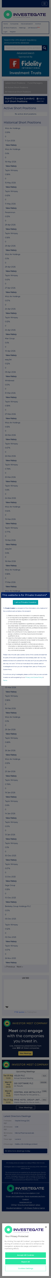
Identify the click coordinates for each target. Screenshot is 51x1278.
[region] (25, 1249)
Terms (5, 680)
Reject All (25, 1262)
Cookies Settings (25, 1268)
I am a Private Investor (25, 602)
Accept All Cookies (25, 1255)
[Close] (46, 1227)
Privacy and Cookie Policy (34, 677)
